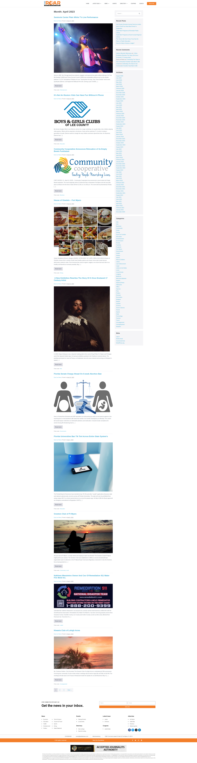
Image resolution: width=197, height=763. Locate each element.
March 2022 (119, 180)
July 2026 (119, 78)
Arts (61, 368)
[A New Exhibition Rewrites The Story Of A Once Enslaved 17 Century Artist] (82, 318)
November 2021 (120, 188)
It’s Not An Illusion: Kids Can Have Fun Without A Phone (79, 95)
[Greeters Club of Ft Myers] (83, 536)
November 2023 (120, 140)
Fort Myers (119, 249)
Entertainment (63, 90)
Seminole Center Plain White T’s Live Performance (76, 17)
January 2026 (120, 90)
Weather (118, 326)
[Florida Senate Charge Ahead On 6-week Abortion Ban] (83, 397)
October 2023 (120, 142)
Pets (117, 291)
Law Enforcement (121, 263)
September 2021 (120, 193)
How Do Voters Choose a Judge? (125, 43)
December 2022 (120, 163)
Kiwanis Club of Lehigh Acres (67, 630)
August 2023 (119, 147)
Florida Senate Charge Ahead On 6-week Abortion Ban (78, 374)
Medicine (118, 276)
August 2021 (119, 195)
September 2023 (120, 145)
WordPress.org (120, 343)
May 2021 (119, 201)
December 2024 (120, 117)
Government (63, 431)
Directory (123, 3)
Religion (118, 299)
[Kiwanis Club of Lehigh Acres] (83, 653)
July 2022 (119, 172)
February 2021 (120, 207)
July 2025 (119, 103)
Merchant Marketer (121, 278)
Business (62, 195)
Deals (117, 230)
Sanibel (118, 303)
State (117, 314)
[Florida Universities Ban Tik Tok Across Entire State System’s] (83, 466)
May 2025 (119, 107)
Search (141, 3)
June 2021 (119, 199)
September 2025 (120, 99)
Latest (61, 625)
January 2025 (120, 115)
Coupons (133, 3)
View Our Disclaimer (98, 740)
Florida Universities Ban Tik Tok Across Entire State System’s (81, 436)
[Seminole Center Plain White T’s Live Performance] (83, 48)
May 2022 (119, 176)
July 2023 (119, 149)
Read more (59, 85)
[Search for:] (129, 13)
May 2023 (119, 153)
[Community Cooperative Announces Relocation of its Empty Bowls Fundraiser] (83, 167)
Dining (61, 273)
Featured (118, 247)
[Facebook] (129, 730)
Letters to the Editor (121, 268)
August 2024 (119, 126)
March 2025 (119, 111)
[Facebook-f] (132, 740)
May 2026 (119, 82)
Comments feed (120, 341)
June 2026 (119, 80)
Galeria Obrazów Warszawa (123, 53)
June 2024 (119, 130)
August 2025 (119, 101)
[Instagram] (136, 730)
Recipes (118, 295)
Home (87, 3)
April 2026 (119, 84)
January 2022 (120, 184)
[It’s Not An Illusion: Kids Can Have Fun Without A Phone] (77, 114)
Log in (118, 336)
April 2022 (119, 178)
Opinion (118, 289)
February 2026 (120, 88)
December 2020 (120, 212)
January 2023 (120, 161)
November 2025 (120, 94)
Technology (119, 316)
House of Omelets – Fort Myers (67, 200)
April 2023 (119, 155)
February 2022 (120, 182)
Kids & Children (120, 259)
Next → (70, 690)
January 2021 (120, 209)
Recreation (119, 297)
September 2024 (120, 124)
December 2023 (120, 138)
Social (118, 309)
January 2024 (120, 136)
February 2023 (120, 159)
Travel (118, 320)
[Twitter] (132, 730)
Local (67, 570)
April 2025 (119, 109)
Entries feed (119, 338)
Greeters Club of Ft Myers (65, 514)
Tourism (118, 318)
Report (118, 301)
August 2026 (119, 76)
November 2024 (120, 119)
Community (62, 570)
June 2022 (119, 174)
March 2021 (119, 205)
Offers (117, 286)
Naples (118, 280)
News (106, 3)
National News (120, 282)
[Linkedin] (139, 730)
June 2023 (119, 151)
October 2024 (120, 122)
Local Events (119, 272)
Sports (118, 312)
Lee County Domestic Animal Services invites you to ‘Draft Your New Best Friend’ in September (128, 26)
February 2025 (120, 113)
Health (118, 253)
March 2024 (119, 134)
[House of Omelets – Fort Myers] (83, 231)
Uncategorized (63, 684)
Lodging (118, 274)
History (118, 255)
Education (62, 143)
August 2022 (119, 170)
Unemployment (120, 324)
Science (118, 305)
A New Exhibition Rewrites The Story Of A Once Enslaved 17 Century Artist (127, 55)
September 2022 (120, 168)
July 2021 (119, 197)
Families (118, 245)
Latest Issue (96, 3)
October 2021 (120, 191)
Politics (118, 293)
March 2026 (119, 86)
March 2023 (119, 157)
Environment (119, 240)
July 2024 (119, 128)
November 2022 (120, 165)
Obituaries (119, 284)
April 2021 (119, 203)
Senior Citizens (120, 307)
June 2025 (119, 105)
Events (115, 3)
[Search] (139, 13)
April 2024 (119, 132)
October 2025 (120, 96)
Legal (117, 266)
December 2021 (120, 186)
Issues (118, 257)
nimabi (118, 63)
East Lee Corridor (121, 234)
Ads (117, 222)
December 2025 (120, 92)
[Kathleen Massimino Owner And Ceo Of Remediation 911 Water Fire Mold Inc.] (83, 596)
